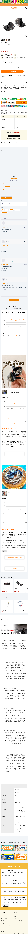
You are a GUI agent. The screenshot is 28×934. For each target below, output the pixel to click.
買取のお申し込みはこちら (14, 135)
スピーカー (3, 923)
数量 (1, 62)
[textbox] (14, 204)
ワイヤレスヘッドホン (4, 918)
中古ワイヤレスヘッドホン (5, 925)
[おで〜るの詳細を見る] (24, 241)
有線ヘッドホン (3, 920)
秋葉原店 (3, 119)
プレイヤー (3, 921)
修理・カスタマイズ (17, 916)
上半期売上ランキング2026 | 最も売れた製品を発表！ (20, 852)
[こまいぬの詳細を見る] (24, 260)
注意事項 (2, 82)
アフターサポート (17, 918)
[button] (6, 49)
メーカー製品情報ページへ (6, 616)
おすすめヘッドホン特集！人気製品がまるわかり (7, 852)
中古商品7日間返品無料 (18, 921)
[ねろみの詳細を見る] (24, 223)
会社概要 (2, 931)
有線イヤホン (10, 42)
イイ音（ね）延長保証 (18, 920)
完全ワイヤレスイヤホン (5, 914)
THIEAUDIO (4, 42)
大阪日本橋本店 (5, 122)
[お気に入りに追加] (25, 71)
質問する (12, 300)
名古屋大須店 (4, 124)
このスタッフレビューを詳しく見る (14, 454)
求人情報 (2, 933)
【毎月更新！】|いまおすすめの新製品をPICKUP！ (7, 843)
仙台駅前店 (4, 127)
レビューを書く (8, 198)
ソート (12, 218)
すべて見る (14, 568)
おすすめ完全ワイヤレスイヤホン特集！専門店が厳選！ (20, 843)
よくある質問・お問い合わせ (19, 933)
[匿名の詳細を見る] (24, 279)
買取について (16, 914)
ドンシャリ (4, 551)
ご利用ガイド (5, 905)
